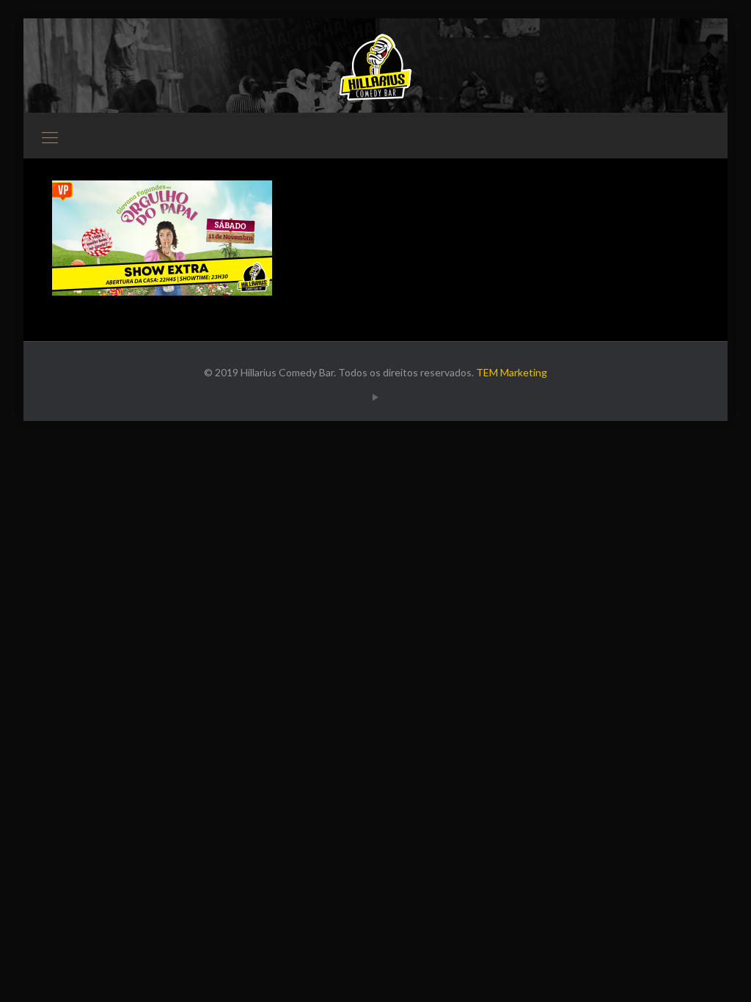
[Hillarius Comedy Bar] (375, 67)
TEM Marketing (511, 372)
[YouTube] (376, 396)
